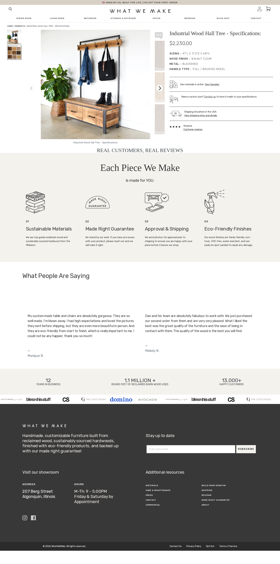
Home (10, 26)
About (205, 505)
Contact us (210, 96)
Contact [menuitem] (256, 18)
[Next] (159, 88)
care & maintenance (158, 490)
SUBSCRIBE (246, 449)
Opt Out (210, 546)
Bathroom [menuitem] (90, 18)
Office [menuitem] (157, 18)
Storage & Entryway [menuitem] (123, 18)
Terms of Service (228, 546)
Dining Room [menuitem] (23, 18)
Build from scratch (214, 485)
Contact (151, 500)
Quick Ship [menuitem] (222, 18)
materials (152, 485)
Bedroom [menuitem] (189, 18)
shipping (207, 490)
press (149, 495)
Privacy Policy (194, 546)
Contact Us (176, 546)
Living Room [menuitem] (57, 18)
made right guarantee (216, 500)
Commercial (153, 505)
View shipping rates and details (200, 115)
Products (20, 26)
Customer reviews (192, 129)
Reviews (206, 495)
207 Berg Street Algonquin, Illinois (38, 494)
